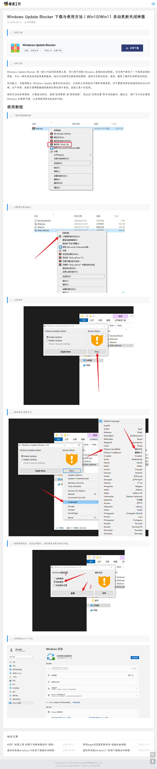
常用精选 (31, 22)
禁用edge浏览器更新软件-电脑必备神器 (104, 744)
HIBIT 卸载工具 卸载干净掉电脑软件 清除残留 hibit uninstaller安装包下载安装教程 (32, 744)
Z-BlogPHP (74, 766)
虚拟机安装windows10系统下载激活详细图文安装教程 (32, 750)
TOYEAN (96, 766)
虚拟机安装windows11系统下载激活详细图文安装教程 (108, 750)
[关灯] (152, 754)
